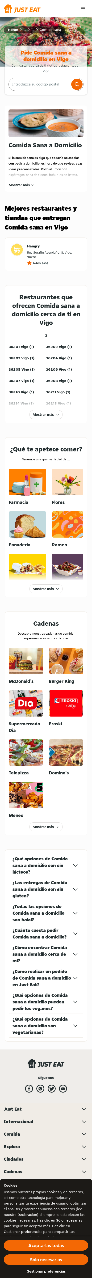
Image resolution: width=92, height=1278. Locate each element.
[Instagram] (40, 1088)
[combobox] (39, 84)
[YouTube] (63, 1088)
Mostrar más (19, 185)
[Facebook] (29, 1088)
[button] (77, 84)
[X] (51, 1088)
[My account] (83, 8)
